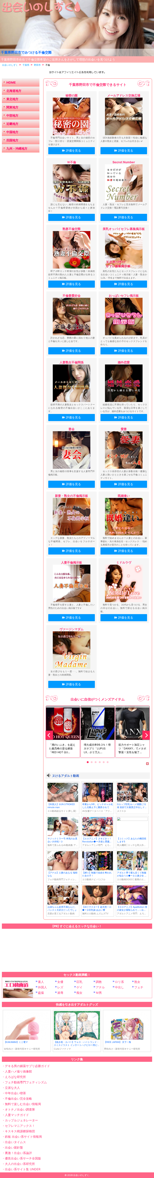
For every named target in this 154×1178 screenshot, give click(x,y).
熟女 (137, 982)
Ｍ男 (99, 993)
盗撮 (41, 993)
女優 (60, 982)
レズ (60, 987)
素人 (41, 982)
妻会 (72, 429)
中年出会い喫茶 (15, 1093)
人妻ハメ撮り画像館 (18, 1071)
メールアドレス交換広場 (123, 95)
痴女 (79, 993)
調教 (99, 982)
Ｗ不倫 (71, 162)
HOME (11, 82)
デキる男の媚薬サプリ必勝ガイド (27, 1066)
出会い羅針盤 (14, 1147)
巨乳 (79, 982)
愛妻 (124, 429)
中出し (119, 987)
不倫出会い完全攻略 (18, 1098)
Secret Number (123, 162)
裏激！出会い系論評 (18, 1153)
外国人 (42, 987)
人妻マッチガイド (17, 1115)
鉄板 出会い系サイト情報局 (23, 1136)
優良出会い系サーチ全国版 (23, 1158)
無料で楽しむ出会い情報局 (23, 1104)
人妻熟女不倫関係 (72, 362)
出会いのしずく (81, 1175)
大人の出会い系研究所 (20, 1164)
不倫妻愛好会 (72, 295)
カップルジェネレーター (21, 1120)
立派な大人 (12, 1088)
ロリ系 (119, 982)
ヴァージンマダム (72, 629)
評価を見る (73, 150)
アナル (100, 987)
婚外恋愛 (124, 362)
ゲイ (79, 987)
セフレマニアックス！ (20, 1126)
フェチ (138, 987)
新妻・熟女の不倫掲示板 (71, 496)
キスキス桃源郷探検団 (20, 1131)
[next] (146, 735)
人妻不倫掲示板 (71, 562)
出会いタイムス (15, 1142)
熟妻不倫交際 (72, 229)
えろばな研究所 (15, 1077)
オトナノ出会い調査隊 (20, 1109)
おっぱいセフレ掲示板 (124, 295)
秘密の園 (72, 95)
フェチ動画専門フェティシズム (26, 1082)
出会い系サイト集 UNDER (22, 1169)
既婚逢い (124, 496)
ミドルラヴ (123, 562)
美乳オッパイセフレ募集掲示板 (124, 229)
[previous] (49, 735)
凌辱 (60, 993)
